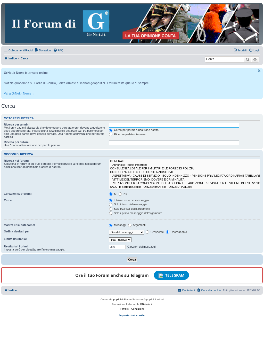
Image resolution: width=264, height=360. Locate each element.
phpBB (117, 299)
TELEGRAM (174, 275)
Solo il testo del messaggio (130, 204)
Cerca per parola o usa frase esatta (136, 129)
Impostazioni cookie (132, 315)
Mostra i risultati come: (19, 224)
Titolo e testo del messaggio (131, 200)
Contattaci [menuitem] (188, 290)
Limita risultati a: (15, 238)
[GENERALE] (185, 161)
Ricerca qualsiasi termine (129, 134)
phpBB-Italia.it (144, 304)
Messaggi (119, 224)
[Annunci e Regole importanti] (185, 165)
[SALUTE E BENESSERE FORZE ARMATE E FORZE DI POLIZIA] (185, 187)
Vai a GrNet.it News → (19, 93)
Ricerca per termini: (17, 124)
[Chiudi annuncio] (259, 71)
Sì (115, 193)
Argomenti (138, 224)
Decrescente (178, 231)
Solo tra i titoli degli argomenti (131, 208)
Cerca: (8, 200)
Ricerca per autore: (17, 142)
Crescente (157, 231)
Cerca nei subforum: (18, 193)
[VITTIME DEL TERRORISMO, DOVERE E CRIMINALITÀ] (185, 180)
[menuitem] (42, 50)
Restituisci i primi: (16, 246)
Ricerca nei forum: (16, 160)
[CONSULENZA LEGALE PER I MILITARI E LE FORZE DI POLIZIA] (185, 168)
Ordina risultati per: (17, 231)
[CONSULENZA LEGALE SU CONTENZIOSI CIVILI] (185, 172)
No (125, 193)
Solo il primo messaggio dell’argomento (137, 213)
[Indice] (132, 23)
